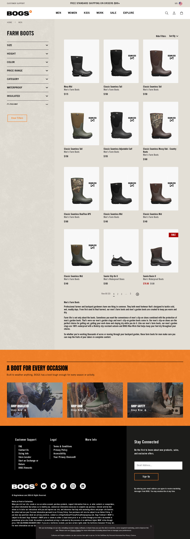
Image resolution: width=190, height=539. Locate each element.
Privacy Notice (75, 530)
